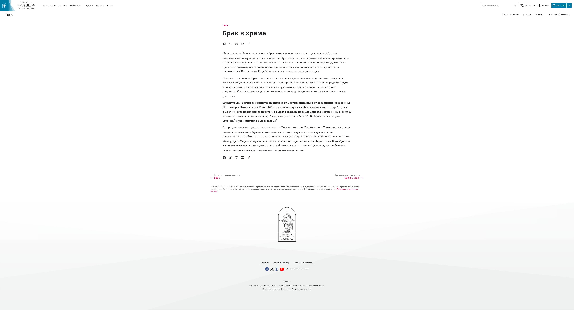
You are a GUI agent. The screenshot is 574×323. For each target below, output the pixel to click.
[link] (224, 157)
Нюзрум (9, 15)
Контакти (539, 14)
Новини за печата (511, 14)
